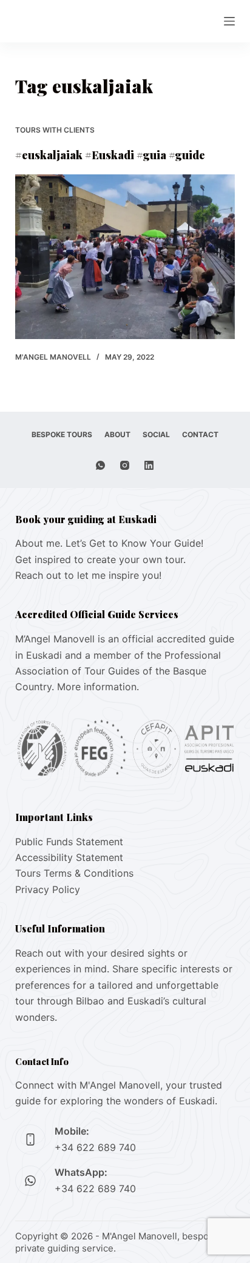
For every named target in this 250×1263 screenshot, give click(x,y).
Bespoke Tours (62, 434)
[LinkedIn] (149, 465)
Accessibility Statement (69, 857)
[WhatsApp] (100, 465)
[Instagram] (124, 465)
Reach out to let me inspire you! (88, 575)
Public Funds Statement (69, 842)
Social (156, 434)
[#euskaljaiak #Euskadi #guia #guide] (125, 256)
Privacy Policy (47, 889)
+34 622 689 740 (95, 1147)
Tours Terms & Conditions (74, 873)
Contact (200, 434)
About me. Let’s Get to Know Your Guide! (109, 543)
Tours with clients (55, 129)
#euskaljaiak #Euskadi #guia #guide (110, 155)
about (117, 434)
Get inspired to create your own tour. (100, 559)
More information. (98, 687)
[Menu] (229, 21)
